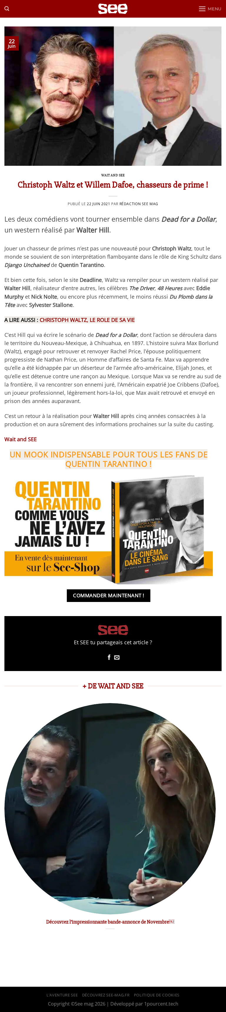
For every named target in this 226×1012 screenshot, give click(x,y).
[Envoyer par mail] (116, 658)
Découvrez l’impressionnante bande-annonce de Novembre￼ (110, 922)
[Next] (215, 822)
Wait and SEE (112, 175)
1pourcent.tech (161, 1004)
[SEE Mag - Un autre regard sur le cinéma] (113, 9)
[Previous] (4, 822)
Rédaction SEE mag (138, 203)
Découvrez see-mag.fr (105, 995)
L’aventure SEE (62, 995)
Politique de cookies (157, 995)
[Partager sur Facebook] (109, 658)
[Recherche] (6, 8)
